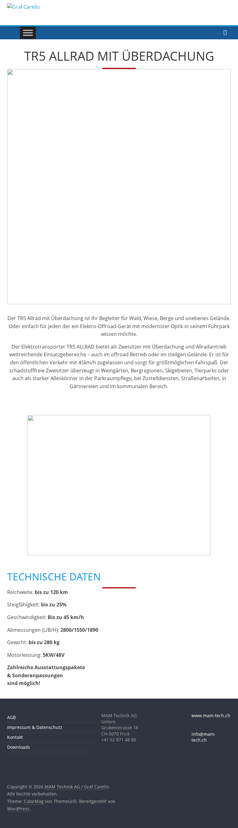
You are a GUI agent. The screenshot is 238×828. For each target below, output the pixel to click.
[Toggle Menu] (28, 33)
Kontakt (15, 737)
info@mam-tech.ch (204, 737)
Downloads (18, 747)
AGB (11, 717)
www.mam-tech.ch (211, 715)
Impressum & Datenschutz (34, 727)
